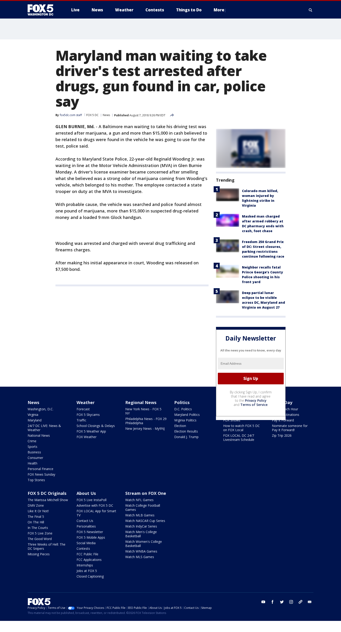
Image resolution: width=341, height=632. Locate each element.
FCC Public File (87, 554)
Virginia (33, 414)
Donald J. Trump (186, 437)
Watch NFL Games (139, 500)
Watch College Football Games (142, 507)
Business (34, 452)
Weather (86, 402)
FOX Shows (231, 420)
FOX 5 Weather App (91, 431)
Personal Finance (40, 469)
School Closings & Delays (96, 425)
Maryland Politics (187, 414)
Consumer (35, 457)
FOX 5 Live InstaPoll (91, 500)
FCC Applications (89, 559)
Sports (32, 446)
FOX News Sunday (41, 474)
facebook (272, 602)
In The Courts (38, 527)
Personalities (86, 526)
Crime (32, 441)
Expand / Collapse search (310, 9)
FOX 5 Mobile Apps (91, 537)
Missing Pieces (39, 554)
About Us (86, 493)
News (106, 115)
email (309, 602)
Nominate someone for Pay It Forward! (290, 427)
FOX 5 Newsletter (90, 532)
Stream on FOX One (145, 493)
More (219, 10)
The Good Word (40, 539)
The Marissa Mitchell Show (48, 500)
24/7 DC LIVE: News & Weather (44, 427)
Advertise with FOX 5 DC (95, 505)
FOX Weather (87, 437)
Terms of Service (253, 404)
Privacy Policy (256, 400)
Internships (85, 565)
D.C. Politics (183, 409)
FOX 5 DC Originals (47, 493)
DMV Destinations (285, 414)
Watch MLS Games (139, 557)
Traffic (81, 420)
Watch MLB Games (139, 515)
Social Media (86, 543)
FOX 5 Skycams (88, 414)
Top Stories (36, 480)
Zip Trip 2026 (282, 435)
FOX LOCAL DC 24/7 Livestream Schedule (238, 437)
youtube (263, 602)
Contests (83, 548)
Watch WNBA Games (141, 551)
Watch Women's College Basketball (143, 543)
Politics (182, 402)
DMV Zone (36, 505)
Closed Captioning (90, 576)
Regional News (140, 402)
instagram (291, 602)
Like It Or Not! (38, 511)
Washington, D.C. (40, 409)
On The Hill (36, 522)
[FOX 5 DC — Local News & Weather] (43, 10)
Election (180, 425)
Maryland (35, 420)
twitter (282, 602)
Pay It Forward (283, 420)
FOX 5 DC (92, 115)
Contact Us (85, 520)
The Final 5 (36, 516)
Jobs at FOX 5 (87, 571)
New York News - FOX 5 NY (143, 411)
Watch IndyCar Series (141, 526)
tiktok (300, 602)
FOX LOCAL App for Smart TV (96, 513)
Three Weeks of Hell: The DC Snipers (46, 546)
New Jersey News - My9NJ (145, 428)
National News (39, 435)
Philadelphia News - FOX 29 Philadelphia (146, 421)
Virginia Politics (185, 420)
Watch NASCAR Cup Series (145, 520)
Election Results (186, 431)
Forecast (83, 409)
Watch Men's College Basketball (141, 534)
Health (32, 463)
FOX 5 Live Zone (40, 533)
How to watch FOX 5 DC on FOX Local (241, 427)
